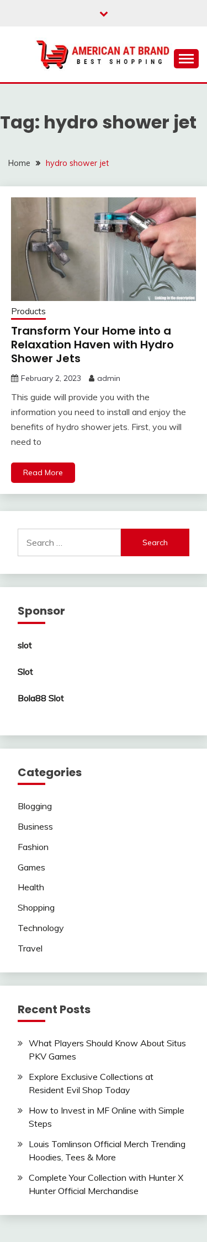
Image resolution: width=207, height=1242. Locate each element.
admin (108, 378)
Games (31, 867)
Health (31, 886)
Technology (41, 927)
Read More (43, 472)
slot (25, 644)
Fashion (33, 846)
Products (28, 311)
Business (35, 826)
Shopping (36, 907)
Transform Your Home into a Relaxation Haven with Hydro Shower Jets (92, 344)
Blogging (35, 805)
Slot (25, 671)
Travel (30, 948)
